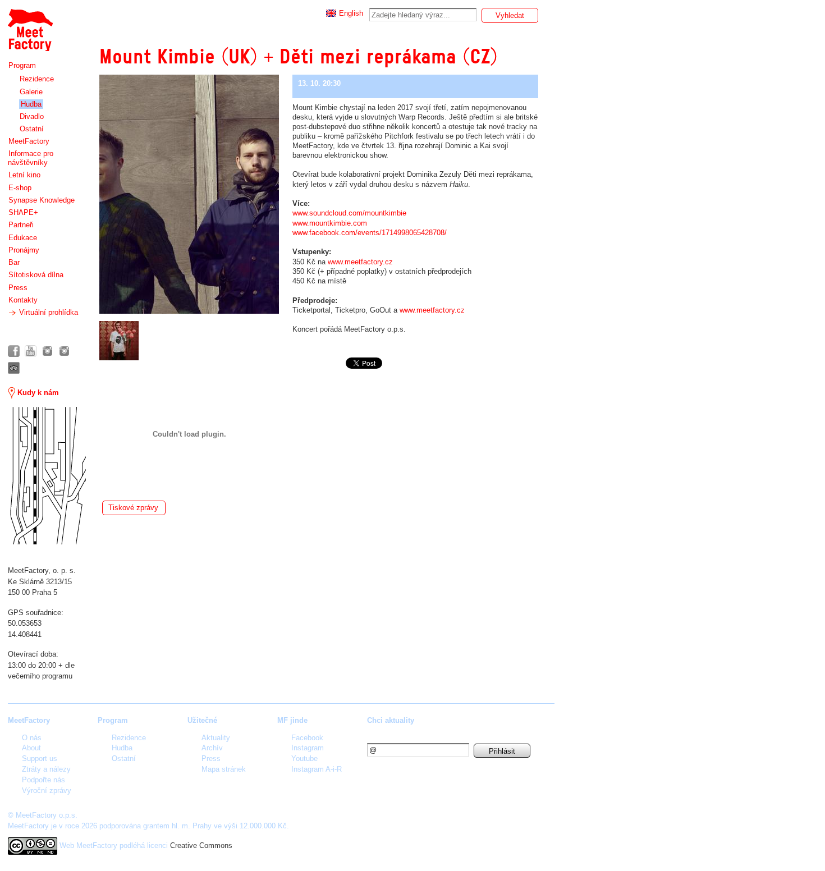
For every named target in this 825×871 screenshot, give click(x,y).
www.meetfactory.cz (360, 262)
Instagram (307, 748)
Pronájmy (23, 250)
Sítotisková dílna (35, 275)
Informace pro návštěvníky (30, 158)
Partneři (21, 225)
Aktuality (215, 738)
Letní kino (24, 175)
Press (17, 287)
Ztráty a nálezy (46, 769)
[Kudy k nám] (47, 475)
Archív (212, 748)
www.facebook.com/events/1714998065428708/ (369, 232)
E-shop (19, 188)
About (31, 748)
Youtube (304, 758)
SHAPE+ (23, 212)
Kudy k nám (37, 392)
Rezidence (37, 79)
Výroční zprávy (46, 790)
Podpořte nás (43, 780)
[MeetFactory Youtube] (30, 351)
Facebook (307, 738)
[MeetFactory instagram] (47, 351)
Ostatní (32, 129)
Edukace (22, 237)
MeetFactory (28, 141)
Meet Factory (30, 24)
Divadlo (32, 116)
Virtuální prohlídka (47, 312)
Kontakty (23, 300)
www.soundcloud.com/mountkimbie (349, 213)
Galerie (31, 92)
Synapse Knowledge (41, 200)
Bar (14, 262)
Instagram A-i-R (316, 769)
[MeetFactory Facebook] (14, 351)
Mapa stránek (223, 769)
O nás (32, 738)
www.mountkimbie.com (329, 223)
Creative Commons (201, 845)
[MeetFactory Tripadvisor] (14, 368)
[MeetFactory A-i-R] (64, 351)
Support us (39, 758)
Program (22, 65)
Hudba (31, 104)
